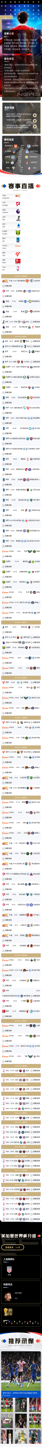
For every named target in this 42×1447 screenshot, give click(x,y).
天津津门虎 (20, 864)
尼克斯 (27, 1161)
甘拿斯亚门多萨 (34, 449)
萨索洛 (37, 351)
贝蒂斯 (25, 682)
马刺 (17, 1219)
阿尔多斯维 (22, 397)
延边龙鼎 (36, 874)
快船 (27, 1127)
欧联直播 (13, 46)
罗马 (14, 637)
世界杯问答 (28, 10)
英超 (4, 210)
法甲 (4, 217)
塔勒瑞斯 (19, 531)
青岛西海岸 (36, 864)
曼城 (22, 311)
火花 (27, 668)
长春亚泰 (36, 1001)
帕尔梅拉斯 (18, 377)
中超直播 (33, 40)
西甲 (4, 253)
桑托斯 (25, 561)
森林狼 (27, 1132)
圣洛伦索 (36, 438)
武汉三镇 (36, 843)
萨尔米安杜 (17, 520)
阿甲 (4, 238)
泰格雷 (18, 541)
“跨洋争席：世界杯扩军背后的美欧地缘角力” (20, 79)
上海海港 (36, 788)
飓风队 (23, 459)
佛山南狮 (21, 884)
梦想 (38, 668)
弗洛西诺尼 (16, 346)
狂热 (38, 592)
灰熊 (27, 1118)
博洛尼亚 (24, 627)
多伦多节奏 (27, 613)
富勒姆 (15, 642)
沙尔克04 (36, 1011)
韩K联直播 (25, 49)
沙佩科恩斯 (23, 572)
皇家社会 (27, 722)
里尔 (27, 322)
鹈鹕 (27, 1098)
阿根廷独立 (20, 469)
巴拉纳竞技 (36, 647)
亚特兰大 (24, 351)
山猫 (26, 658)
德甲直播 (15, 43)
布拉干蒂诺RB (21, 367)
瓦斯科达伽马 (35, 377)
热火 (27, 1070)
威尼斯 (16, 341)
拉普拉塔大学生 (34, 520)
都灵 (15, 362)
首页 (2, 4)
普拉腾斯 (36, 418)
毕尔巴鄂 (27, 752)
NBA (4, 267)
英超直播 (17, 40)
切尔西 (27, 642)
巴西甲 (4, 231)
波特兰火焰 (23, 602)
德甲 (4, 260)
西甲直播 (23, 43)
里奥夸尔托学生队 (19, 438)
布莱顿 (20, 301)
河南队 (22, 935)
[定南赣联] (14, 151)
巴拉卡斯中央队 (21, 418)
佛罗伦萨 (26, 637)
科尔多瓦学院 (35, 408)
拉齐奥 (37, 627)
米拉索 (37, 561)
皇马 (14, 722)
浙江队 (23, 853)
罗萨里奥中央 (35, 531)
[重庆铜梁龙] (15, 146)
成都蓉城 (22, 915)
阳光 (28, 687)
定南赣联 (8, 151)
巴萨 (14, 752)
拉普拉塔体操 (18, 449)
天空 (27, 592)
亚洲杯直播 (22, 46)
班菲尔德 (36, 490)
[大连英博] (28, 146)
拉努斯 (20, 479)
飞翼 (25, 551)
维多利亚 (24, 387)
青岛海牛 (22, 843)
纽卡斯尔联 (23, 327)
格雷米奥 (36, 367)
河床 (22, 510)
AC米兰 (27, 362)
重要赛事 (15, 8)
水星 (23, 708)
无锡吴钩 (36, 904)
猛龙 (17, 1070)
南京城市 (22, 894)
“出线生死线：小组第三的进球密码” (17, 71)
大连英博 (34, 146)
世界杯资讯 (19, 10)
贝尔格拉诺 (24, 428)
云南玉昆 (36, 853)
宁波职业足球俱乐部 (9, 996)
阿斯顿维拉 (36, 301)
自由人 (26, 757)
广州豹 (23, 1001)
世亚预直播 (32, 46)
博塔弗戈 (21, 647)
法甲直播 (31, 43)
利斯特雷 (36, 459)
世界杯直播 (5, 10)
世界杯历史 (38, 10)
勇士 (17, 1137)
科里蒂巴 (22, 582)
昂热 (15, 322)
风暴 (38, 551)
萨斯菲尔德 (36, 510)
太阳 (27, 1089)
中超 (4, 195)
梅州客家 (27, 996)
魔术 (27, 1209)
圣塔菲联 (36, 397)
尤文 (28, 346)
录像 (24, 4)
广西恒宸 (36, 894)
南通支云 (36, 980)
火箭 (15, 1108)
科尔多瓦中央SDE (33, 541)
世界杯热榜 (33, 10)
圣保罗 (37, 572)
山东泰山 (36, 925)
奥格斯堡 (22, 1011)
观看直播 (8, 286)
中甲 (4, 203)
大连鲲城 (22, 980)
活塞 (17, 1198)
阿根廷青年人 (35, 479)
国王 (17, 1080)
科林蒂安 (36, 582)
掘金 (17, 1151)
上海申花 (23, 925)
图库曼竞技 (18, 408)
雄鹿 (17, 1175)
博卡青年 (36, 500)
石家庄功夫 (34, 151)
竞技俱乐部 (22, 500)
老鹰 (15, 1214)
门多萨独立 (36, 469)
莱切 (27, 341)
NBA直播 (25, 40)
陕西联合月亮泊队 (20, 874)
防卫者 (37, 428)
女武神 (37, 658)
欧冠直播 (7, 43)
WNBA (4, 246)
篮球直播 (11, 8)
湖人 (27, 1080)
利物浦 (37, 327)
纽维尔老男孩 (21, 490)
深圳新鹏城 (22, 788)
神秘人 (37, 602)
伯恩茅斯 (36, 311)
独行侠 (27, 1108)
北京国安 (36, 777)
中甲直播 (7, 49)
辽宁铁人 (36, 915)
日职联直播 (16, 49)
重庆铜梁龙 (9, 146)
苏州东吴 (36, 945)
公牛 (17, 1089)
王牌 (38, 613)
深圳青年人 (36, 884)
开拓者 (27, 1166)
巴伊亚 (37, 387)
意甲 (4, 224)
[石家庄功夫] (27, 151)
